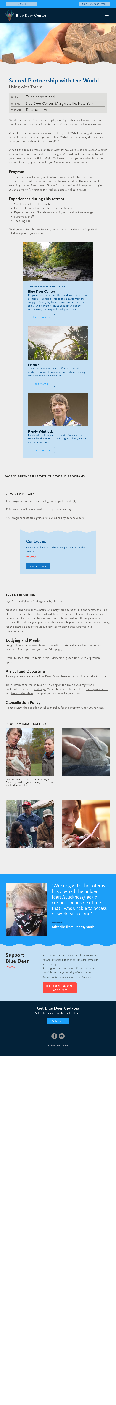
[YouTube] (62, 1036)
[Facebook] (54, 1036)
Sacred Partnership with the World (54, 80)
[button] (107, 15)
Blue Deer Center (31, 15)
